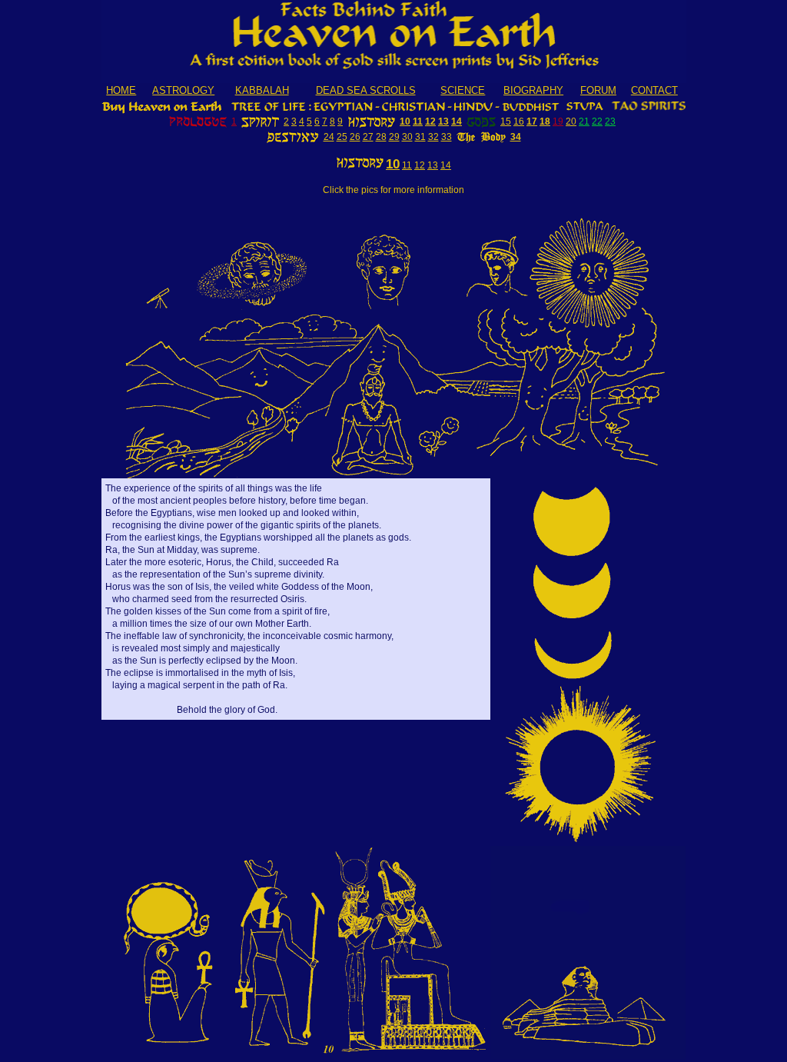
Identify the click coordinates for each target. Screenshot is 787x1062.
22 (597, 121)
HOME (121, 90)
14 (456, 121)
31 (420, 137)
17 (531, 121)
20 (571, 121)
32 (433, 137)
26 (355, 137)
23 (610, 121)
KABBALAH (262, 90)
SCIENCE (462, 90)
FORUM (598, 90)
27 (368, 137)
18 (545, 121)
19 (558, 121)
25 (342, 137)
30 (407, 137)
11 (418, 121)
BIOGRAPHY (533, 90)
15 (505, 121)
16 (518, 121)
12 (430, 121)
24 (329, 137)
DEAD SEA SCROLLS (366, 90)
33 (446, 137)
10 (405, 121)
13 (443, 121)
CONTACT (654, 90)
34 (515, 137)
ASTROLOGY (183, 90)
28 (381, 137)
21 (584, 121)
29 (394, 137)
